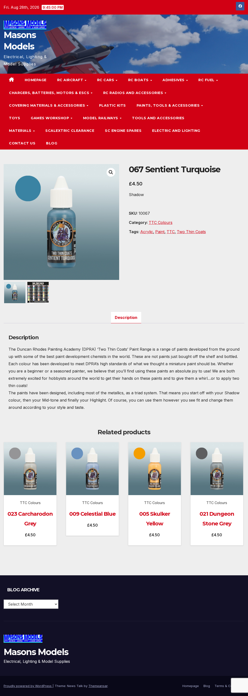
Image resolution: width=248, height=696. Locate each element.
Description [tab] (126, 317)
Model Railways (101, 118)
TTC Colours (160, 222)
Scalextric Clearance (69, 130)
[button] (231, 111)
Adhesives (174, 80)
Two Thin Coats (191, 231)
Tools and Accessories (158, 118)
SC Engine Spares (123, 130)
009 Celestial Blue (92, 514)
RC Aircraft (70, 80)
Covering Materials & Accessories (47, 105)
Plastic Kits (112, 105)
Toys (14, 118)
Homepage (35, 80)
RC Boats (139, 80)
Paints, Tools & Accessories (169, 105)
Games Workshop (50, 118)
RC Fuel (207, 80)
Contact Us (22, 143)
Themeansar (98, 686)
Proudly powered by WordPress (28, 686)
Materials (20, 130)
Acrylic (146, 231)
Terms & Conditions (229, 686)
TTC (171, 231)
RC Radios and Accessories (133, 93)
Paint (159, 231)
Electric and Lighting (176, 130)
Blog (51, 143)
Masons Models (36, 652)
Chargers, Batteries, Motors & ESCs (49, 93)
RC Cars (106, 80)
